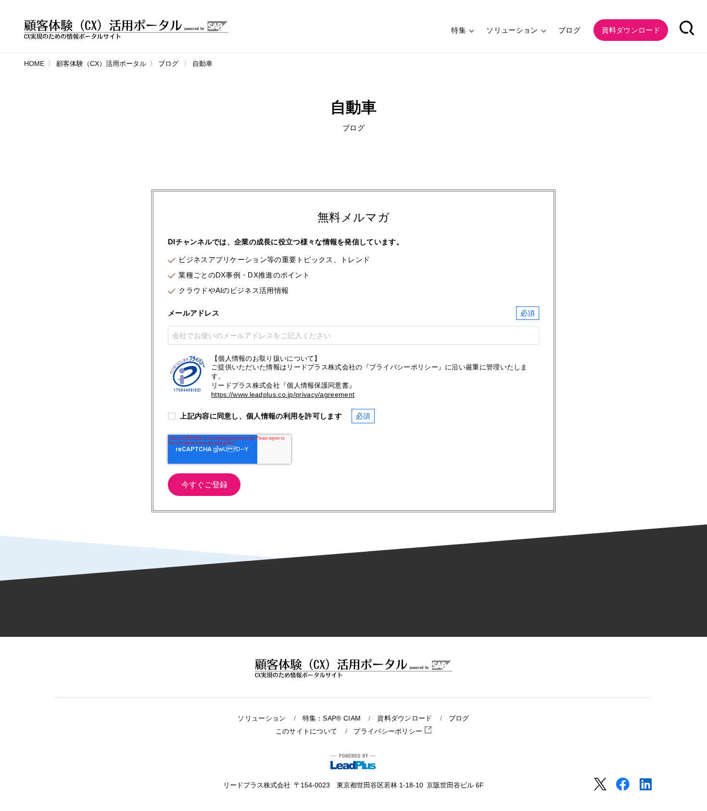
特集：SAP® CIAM (332, 718)
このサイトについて (307, 731)
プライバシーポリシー (389, 731)
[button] (687, 30)
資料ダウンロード (404, 718)
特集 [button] (459, 30)
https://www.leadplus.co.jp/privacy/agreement (282, 394)
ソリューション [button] (513, 30)
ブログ (569, 30)
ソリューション (262, 718)
